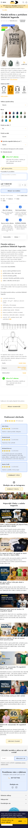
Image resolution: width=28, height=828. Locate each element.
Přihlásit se (20, 758)
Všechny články (14, 741)
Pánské (24, 373)
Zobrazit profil (13, 489)
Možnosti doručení (7, 152)
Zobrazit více (14, 475)
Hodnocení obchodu (14, 417)
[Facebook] (13, 787)
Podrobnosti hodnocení (22, 20)
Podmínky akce (10, 163)
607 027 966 (15, 778)
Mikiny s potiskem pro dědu (22, 368)
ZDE (10, 319)
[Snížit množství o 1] (20, 185)
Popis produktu (7, 237)
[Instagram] (16, 787)
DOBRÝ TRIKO (24, 195)
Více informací (13, 79)
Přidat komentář (14, 406)
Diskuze (16, 237)
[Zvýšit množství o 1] (25, 185)
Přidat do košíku (14, 191)
